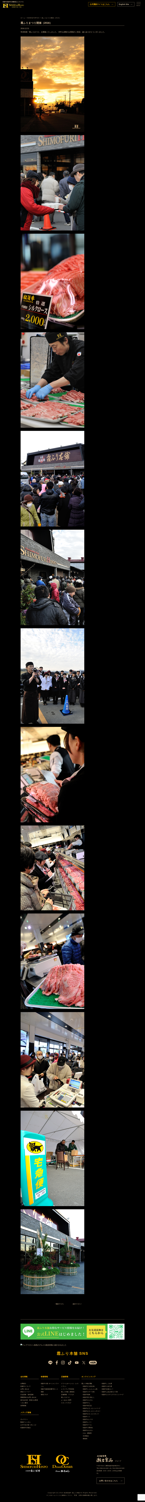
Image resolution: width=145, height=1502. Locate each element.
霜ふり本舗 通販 (87, 1383)
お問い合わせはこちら (108, 1481)
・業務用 (84, 1438)
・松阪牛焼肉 (86, 1394)
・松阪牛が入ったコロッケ (90, 1414)
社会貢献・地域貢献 (27, 1394)
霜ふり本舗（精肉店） (68, 1392)
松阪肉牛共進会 (25, 1427)
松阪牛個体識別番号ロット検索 (49, 1390)
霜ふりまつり (65, 1397)
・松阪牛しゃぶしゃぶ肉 (89, 1389)
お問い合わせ (24, 1389)
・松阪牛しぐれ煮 (106, 1383)
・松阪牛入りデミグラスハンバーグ (111, 1394)
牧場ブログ (44, 1394)
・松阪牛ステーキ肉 (88, 1392)
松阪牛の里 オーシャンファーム (50, 1385)
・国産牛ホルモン (87, 1430)
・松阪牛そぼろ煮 (106, 1386)
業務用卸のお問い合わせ (28, 1397)
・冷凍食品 (85, 1436)
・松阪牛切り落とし (88, 1397)
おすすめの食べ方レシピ (28, 1425)
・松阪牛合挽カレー (106, 1389)
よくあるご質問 (66, 1400)
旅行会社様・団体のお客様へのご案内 (29, 1401)
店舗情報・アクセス (67, 1394)
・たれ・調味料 (87, 1433)
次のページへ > (77, 1304)
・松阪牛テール (87, 1425)
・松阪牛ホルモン (87, 1400)
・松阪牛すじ (86, 1403)
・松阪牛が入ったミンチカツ (91, 1411)
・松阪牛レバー (87, 1422)
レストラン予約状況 (67, 1389)
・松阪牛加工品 (87, 1405)
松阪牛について (25, 1386)
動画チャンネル (25, 1422)
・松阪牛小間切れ (87, 1427)
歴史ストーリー (25, 1392)
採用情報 (23, 1405)
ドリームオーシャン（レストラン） (70, 1385)
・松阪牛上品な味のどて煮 (109, 1392)
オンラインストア (89, 1377)
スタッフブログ (66, 1403)
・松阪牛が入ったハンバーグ (91, 1408)
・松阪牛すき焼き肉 (88, 1386)
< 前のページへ (59, 1304)
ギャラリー (24, 1419)
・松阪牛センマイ (87, 1419)
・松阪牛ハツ (86, 1416)
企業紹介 (23, 1383)
